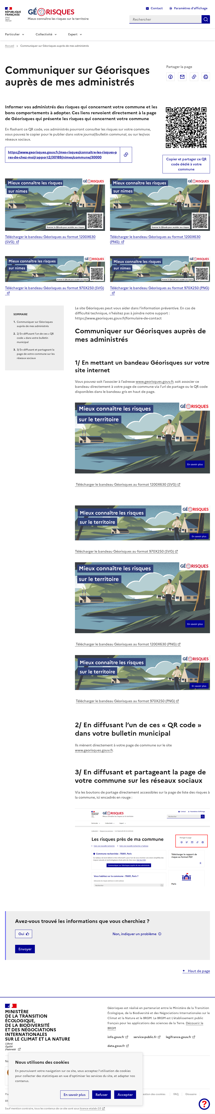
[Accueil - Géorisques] (58, 12)
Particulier (12, 34)
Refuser (102, 1094)
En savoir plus (74, 1094)
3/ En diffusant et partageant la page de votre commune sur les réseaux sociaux (36, 354)
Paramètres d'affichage (190, 8)
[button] (204, 1104)
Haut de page (198, 970)
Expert (72, 34)
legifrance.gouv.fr (178, 1037)
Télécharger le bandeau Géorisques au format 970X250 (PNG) (125, 700)
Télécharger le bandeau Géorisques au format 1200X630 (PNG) (126, 644)
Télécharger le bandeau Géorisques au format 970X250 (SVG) (124, 551)
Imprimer (206, 77)
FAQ (175, 1094)
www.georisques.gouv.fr (154, 381)
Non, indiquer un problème (134, 933)
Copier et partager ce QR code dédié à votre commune (186, 164)
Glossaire (191, 1094)
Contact (157, 8)
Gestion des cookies (153, 1094)
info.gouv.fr (116, 1037)
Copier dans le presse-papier (194, 77)
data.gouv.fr (116, 1046)
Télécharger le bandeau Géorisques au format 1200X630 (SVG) (125, 484)
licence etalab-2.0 (90, 1108)
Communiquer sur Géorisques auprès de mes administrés (35, 324)
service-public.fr (145, 1037)
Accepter (125, 1094)
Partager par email (182, 77)
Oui (21, 933)
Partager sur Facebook (170, 77)
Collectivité (44, 34)
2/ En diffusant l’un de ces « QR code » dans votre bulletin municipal (35, 338)
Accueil (9, 46)
